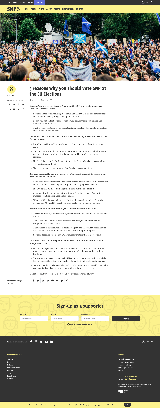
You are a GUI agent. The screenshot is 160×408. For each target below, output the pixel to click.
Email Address (86, 314)
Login (146, 2)
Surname (54, 314)
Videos (33, 9)
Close (128, 405)
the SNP (11, 96)
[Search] (151, 2)
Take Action (40, 2)
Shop (15, 2)
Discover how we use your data (79, 324)
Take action (11, 359)
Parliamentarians (13, 367)
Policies (30, 2)
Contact (79, 9)
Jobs (9, 373)
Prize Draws (11, 376)
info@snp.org (130, 379)
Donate (22, 2)
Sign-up (126, 318)
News (26, 9)
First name (23, 314)
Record (57, 9)
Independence (68, 9)
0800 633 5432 (131, 376)
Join (8, 2)
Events (41, 9)
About (49, 9)
